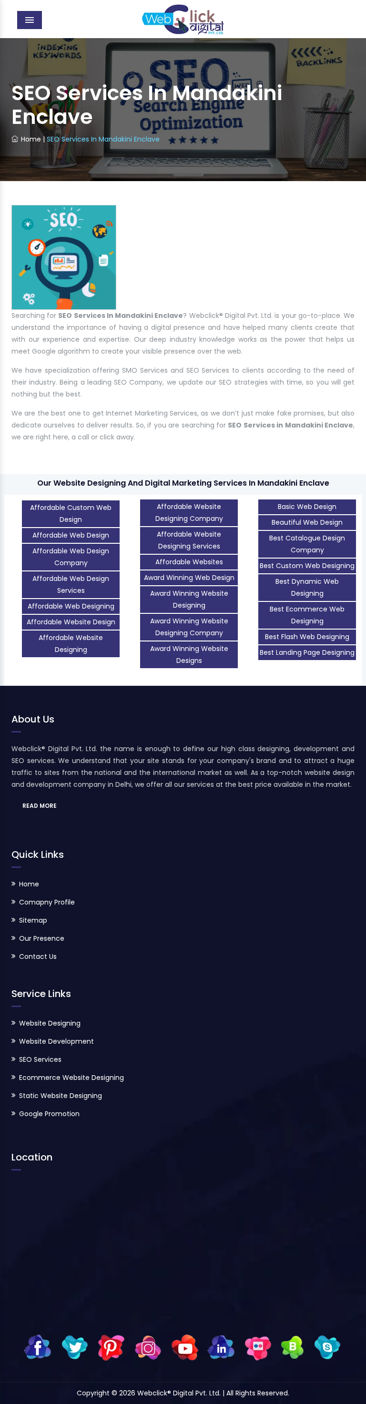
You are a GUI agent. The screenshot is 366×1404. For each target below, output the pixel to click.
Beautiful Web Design (307, 522)
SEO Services (40, 1059)
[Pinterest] (111, 1346)
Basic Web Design (307, 506)
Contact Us (38, 956)
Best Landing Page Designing (307, 652)
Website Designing (50, 1023)
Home (31, 139)
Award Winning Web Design (189, 577)
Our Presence (41, 938)
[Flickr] (258, 1346)
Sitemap (33, 920)
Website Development (56, 1041)
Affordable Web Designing (71, 606)
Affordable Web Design (70, 535)
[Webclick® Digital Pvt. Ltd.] (183, 19)
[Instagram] (148, 1346)
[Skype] (327, 1346)
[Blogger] (292, 1346)
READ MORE (39, 806)
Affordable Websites (189, 562)
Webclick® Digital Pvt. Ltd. (180, 1393)
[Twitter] (74, 1346)
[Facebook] (37, 1346)
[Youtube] (184, 1346)
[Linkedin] (221, 1346)
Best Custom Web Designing (307, 565)
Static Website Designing (60, 1095)
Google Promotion (49, 1114)
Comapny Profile (47, 902)
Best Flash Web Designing (307, 636)
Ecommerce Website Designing (71, 1077)
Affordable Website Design (71, 622)
